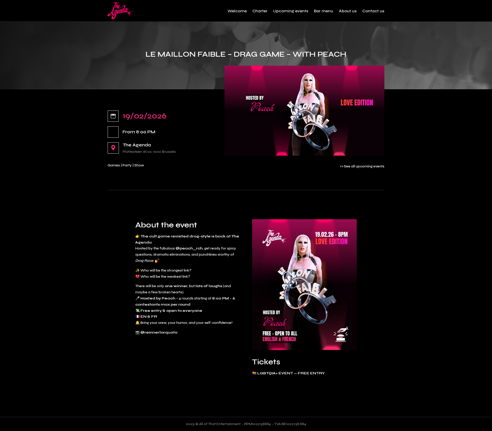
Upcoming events (290, 10)
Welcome (237, 10)
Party (127, 165)
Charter (260, 10)
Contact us (373, 10)
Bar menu (323, 10)
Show (139, 165)
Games (114, 165)
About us (348, 10)
